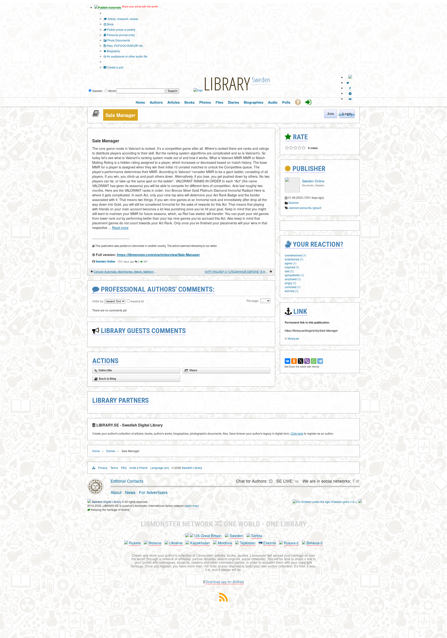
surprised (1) (293, 279)
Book (110, 24)
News (130, 492)
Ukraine (175, 543)
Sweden (236, 535)
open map (191, 506)
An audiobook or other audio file (126, 56)
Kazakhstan (200, 543)
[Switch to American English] (350, 77)
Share (193, 370)
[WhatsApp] (313, 361)
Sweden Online (105, 261)
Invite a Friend (138, 468)
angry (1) (290, 283)
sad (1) (289, 271)
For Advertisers (153, 492)
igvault (317, 208)
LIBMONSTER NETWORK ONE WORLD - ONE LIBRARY (224, 523)
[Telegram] (320, 361)
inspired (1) (292, 267)
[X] (300, 361)
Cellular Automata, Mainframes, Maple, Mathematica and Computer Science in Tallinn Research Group (126, 271)
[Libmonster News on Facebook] (350, 88)
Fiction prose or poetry (120, 29)
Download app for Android (225, 581)
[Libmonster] (95, 493)
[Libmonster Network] (325, 502)
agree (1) (290, 263)
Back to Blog (107, 378)
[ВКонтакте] (287, 361)
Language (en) (159, 468)
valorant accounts (300, 208)
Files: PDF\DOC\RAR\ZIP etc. (124, 46)
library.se (293, 338)
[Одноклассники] (294, 361)
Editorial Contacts (127, 481)
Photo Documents (118, 40)
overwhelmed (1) (295, 255)
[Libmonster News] (347, 83)
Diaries (110, 451)
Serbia (256, 535)
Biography (113, 51)
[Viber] (307, 361)
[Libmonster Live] (350, 99)
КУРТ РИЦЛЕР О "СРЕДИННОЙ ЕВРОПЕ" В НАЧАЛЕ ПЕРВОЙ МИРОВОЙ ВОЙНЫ (237, 271)
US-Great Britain (208, 535)
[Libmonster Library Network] (360, 502)
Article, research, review (122, 19)
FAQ (123, 468)
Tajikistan (247, 543)
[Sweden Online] (292, 191)
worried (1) (291, 291)
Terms (114, 468)
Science (293, 203)
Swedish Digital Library (106, 502)
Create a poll (114, 67)
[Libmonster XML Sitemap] (223, 600)
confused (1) (293, 287)
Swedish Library (192, 468)
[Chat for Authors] (350, 93)
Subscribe (105, 370)
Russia (135, 543)
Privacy (102, 468)
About (116, 492)
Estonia (269, 543)
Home (96, 451)
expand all (137, 301)
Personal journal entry (120, 35)
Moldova (225, 543)
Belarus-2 (315, 543)
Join (341, 114)
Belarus (155, 543)
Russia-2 (291, 543)
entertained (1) (294, 259)
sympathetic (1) (294, 275)
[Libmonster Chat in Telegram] (272, 481)
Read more (120, 227)
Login (351, 114)
